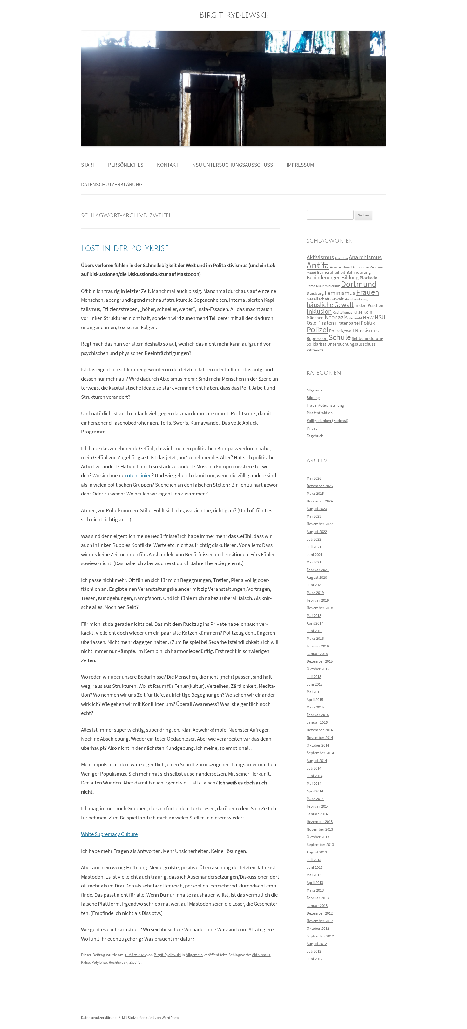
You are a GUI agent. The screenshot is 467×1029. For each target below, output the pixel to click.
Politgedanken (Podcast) (327, 420)
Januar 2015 (317, 722)
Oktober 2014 (318, 745)
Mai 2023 (314, 516)
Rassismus (367, 330)
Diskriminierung (328, 286)
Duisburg (315, 293)
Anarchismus (365, 257)
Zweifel (135, 962)
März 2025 (315, 493)
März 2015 (315, 707)
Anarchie (341, 258)
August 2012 (317, 943)
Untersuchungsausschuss (351, 344)
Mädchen (315, 318)
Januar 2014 (317, 814)
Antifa (318, 265)
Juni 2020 (314, 585)
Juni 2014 (314, 775)
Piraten (325, 323)
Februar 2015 (318, 714)
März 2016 (315, 638)
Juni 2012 (314, 959)
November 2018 (320, 608)
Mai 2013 (314, 875)
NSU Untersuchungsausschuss (232, 165)
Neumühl (355, 318)
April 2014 (315, 791)
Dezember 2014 (320, 730)
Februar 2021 (318, 569)
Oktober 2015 (318, 669)
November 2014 (320, 737)
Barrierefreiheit (331, 272)
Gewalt (337, 299)
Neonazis (336, 317)
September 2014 (320, 753)
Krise (85, 962)
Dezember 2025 (320, 485)
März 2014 (315, 798)
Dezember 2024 (320, 501)
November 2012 (320, 920)
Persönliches (125, 165)
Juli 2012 (314, 951)
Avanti (311, 273)
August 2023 (317, 508)
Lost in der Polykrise (124, 248)
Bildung (350, 277)
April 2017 (315, 623)
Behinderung (358, 272)
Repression (317, 338)
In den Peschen (369, 305)
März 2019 (315, 592)
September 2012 (320, 936)
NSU (380, 317)
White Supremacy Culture (109, 834)
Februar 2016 (318, 646)
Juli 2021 (314, 546)
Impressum (300, 165)
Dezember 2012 (320, 913)
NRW (368, 317)
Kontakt (168, 165)
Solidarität (316, 344)
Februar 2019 (318, 600)
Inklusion (319, 311)
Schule (339, 337)
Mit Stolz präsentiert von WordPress (150, 1017)
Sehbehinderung (367, 338)
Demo (311, 286)
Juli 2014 (314, 768)
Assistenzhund (341, 267)
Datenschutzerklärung (111, 184)
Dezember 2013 (320, 821)
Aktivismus (261, 954)
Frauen (367, 292)
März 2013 (315, 890)
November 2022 (320, 524)
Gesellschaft (318, 299)
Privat (312, 428)
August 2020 (317, 577)
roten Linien (138, 475)
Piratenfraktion (320, 413)
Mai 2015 (314, 691)
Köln (367, 312)
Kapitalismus (342, 312)
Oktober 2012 (318, 928)
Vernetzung (315, 350)
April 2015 (315, 699)
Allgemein (194, 954)
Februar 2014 (318, 806)
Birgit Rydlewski (233, 15)
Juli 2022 (314, 539)
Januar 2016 (317, 653)
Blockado (368, 277)
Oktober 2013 (318, 836)
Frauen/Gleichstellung (325, 405)
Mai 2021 (314, 562)
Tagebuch (315, 436)
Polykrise (99, 962)
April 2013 (315, 882)
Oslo (311, 323)
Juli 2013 (314, 859)
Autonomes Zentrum (368, 267)
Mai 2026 (314, 478)
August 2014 (317, 760)
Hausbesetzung (356, 299)
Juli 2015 (314, 676)
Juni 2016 (314, 630)
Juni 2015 (314, 684)
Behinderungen (324, 277)
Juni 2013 (314, 867)
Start (88, 165)
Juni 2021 (314, 554)
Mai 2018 (314, 615)
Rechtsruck (118, 962)
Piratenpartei (347, 323)
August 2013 (317, 852)
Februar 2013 (318, 898)
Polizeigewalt (341, 331)
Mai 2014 (314, 783)
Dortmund (358, 284)
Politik (368, 323)
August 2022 (317, 531)
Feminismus (340, 292)
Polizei (317, 330)
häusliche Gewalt (330, 304)
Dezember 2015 (320, 661)
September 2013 (320, 844)
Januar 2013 (317, 905)
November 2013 (320, 829)
